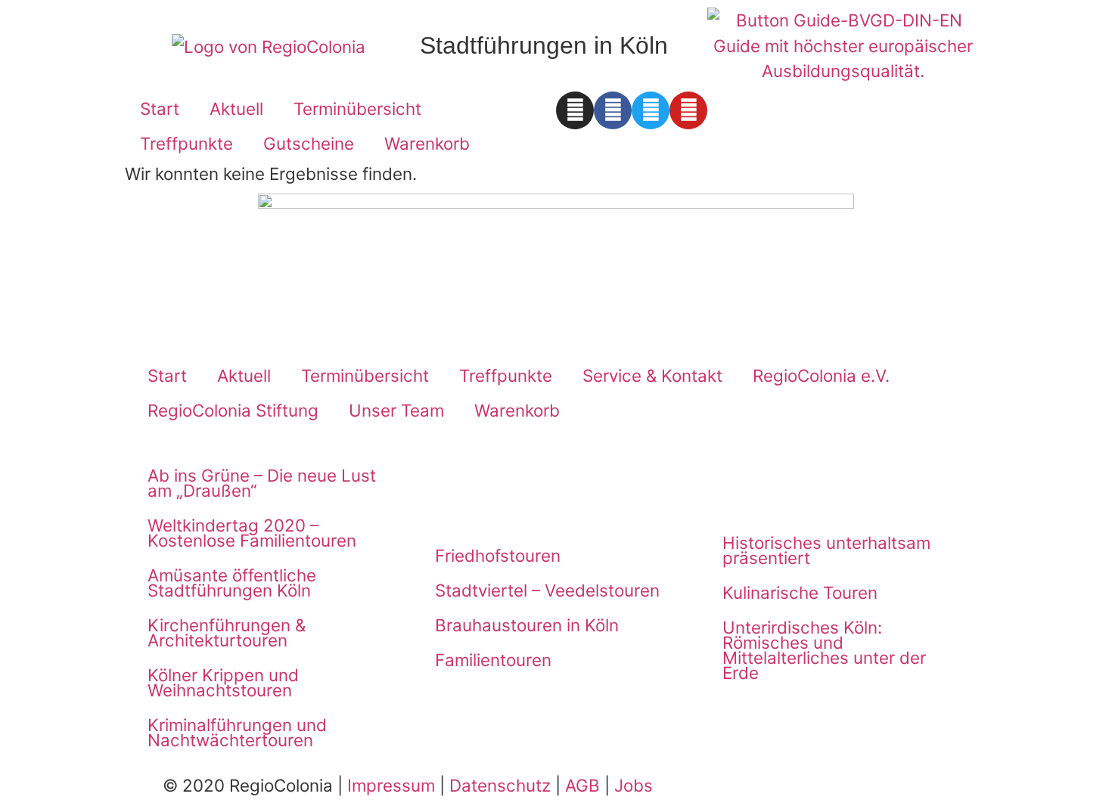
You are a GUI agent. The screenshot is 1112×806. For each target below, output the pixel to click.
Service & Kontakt (652, 375)
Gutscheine (308, 143)
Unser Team (396, 410)
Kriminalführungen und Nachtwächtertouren (237, 732)
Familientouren (493, 659)
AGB (582, 785)
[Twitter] (650, 110)
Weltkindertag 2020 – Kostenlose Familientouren (252, 532)
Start (159, 108)
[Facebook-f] (613, 110)
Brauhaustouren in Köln (527, 625)
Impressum (391, 785)
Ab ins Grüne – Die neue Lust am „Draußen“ (262, 483)
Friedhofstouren (498, 555)
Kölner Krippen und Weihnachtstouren (223, 682)
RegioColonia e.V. (821, 375)
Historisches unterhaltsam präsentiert (826, 550)
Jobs (633, 785)
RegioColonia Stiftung (233, 410)
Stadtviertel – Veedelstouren (547, 590)
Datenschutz (500, 785)
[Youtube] (688, 110)
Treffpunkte (186, 143)
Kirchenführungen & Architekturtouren (227, 632)
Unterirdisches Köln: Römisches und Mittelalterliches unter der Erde (824, 650)
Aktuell (236, 108)
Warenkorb (427, 143)
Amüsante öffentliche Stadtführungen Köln (232, 582)
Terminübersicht (357, 108)
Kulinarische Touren (799, 592)
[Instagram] (575, 110)
